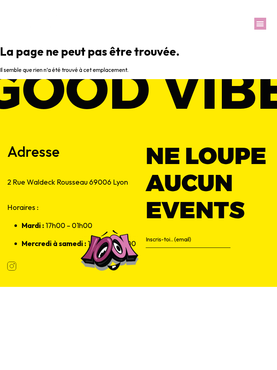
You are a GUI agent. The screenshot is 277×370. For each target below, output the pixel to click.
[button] (260, 24)
